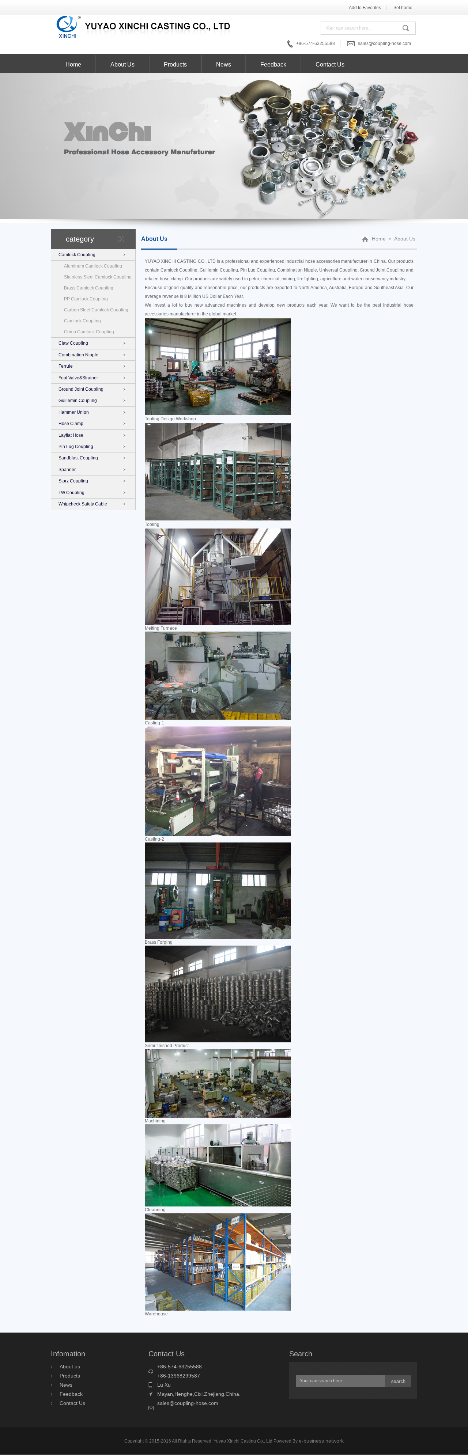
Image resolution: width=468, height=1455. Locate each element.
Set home (402, 7)
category (80, 239)
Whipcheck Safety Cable (82, 504)
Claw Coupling (73, 343)
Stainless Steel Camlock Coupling (98, 277)
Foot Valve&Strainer (78, 377)
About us (70, 1366)
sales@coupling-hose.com (384, 43)
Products (175, 64)
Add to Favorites (365, 7)
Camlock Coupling (76, 254)
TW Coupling (71, 492)
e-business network (321, 1441)
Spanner (67, 469)
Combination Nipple (78, 354)
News (223, 64)
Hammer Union (73, 412)
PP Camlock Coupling (86, 299)
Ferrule (65, 366)
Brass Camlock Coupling (88, 288)
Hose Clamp (70, 423)
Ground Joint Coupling (80, 389)
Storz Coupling (73, 481)
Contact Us (330, 64)
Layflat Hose (70, 435)
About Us (122, 64)
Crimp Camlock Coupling (89, 331)
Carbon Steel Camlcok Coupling (96, 309)
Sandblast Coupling (78, 458)
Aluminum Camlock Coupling (93, 266)
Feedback (273, 64)
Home (73, 64)
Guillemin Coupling (77, 400)
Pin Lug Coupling (75, 446)
